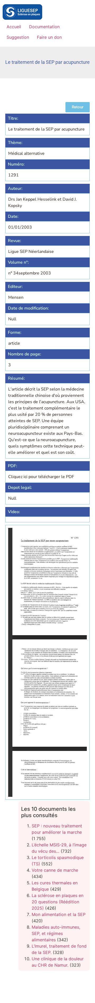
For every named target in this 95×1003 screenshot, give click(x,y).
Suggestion (18, 37)
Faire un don (49, 37)
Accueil (14, 26)
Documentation (44, 26)
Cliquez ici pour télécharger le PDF (41, 477)
